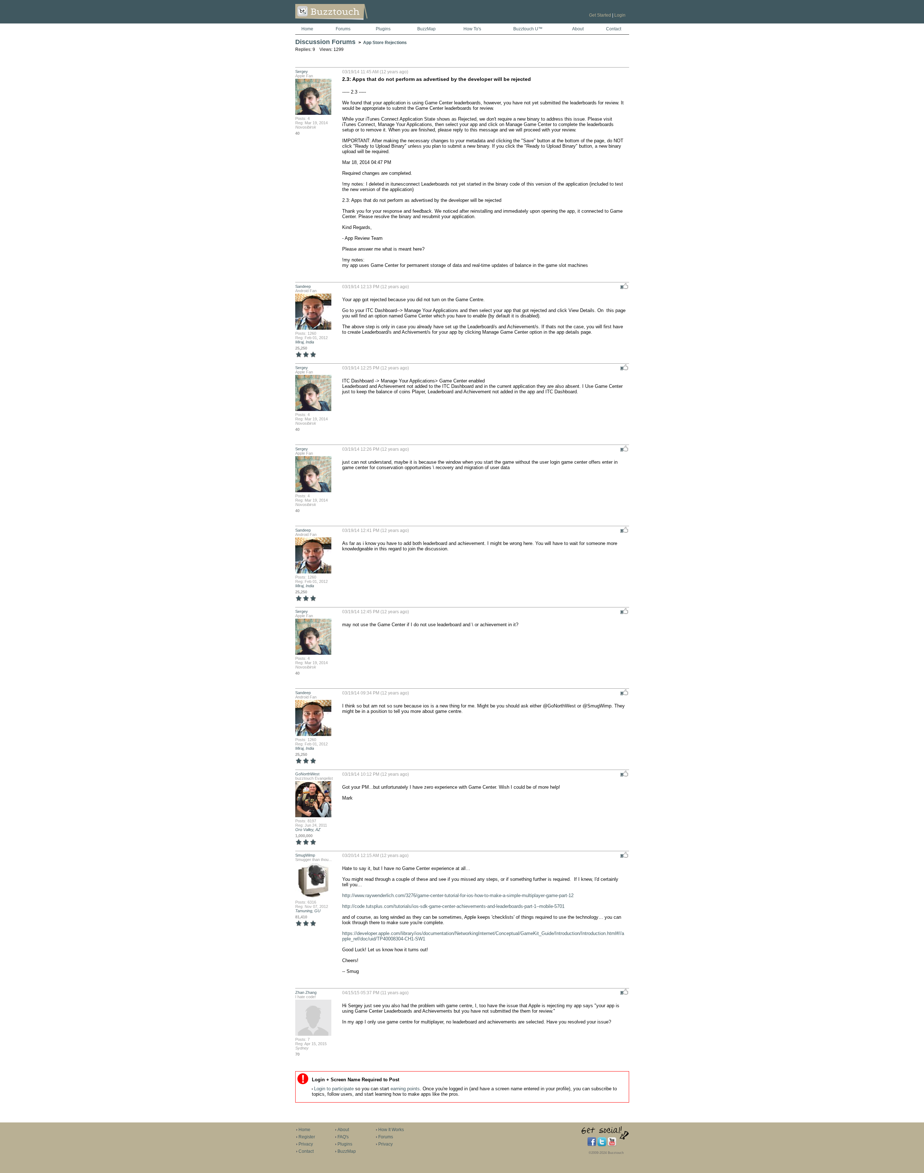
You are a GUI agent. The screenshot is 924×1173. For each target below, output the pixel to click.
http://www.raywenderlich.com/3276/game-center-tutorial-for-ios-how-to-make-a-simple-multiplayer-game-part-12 (458, 895)
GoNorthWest (307, 774)
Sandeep (303, 286)
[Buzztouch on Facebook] (591, 1144)
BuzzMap (426, 28)
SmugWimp (305, 855)
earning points (405, 1088)
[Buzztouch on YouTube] (611, 1144)
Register (306, 1136)
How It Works (391, 1129)
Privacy (305, 1144)
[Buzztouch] (349, 22)
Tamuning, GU (308, 911)
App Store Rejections (385, 42)
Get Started (600, 15)
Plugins (383, 28)
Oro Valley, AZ (308, 829)
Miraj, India (304, 342)
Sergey (301, 71)
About (578, 28)
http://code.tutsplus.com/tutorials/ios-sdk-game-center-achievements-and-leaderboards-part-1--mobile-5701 (453, 906)
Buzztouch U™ (527, 28)
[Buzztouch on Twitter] (601, 1144)
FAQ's (343, 1136)
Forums (343, 28)
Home (307, 28)
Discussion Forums (325, 42)
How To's (472, 28)
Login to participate (334, 1088)
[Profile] (313, 114)
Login (620, 15)
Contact (613, 28)
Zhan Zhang (306, 992)
